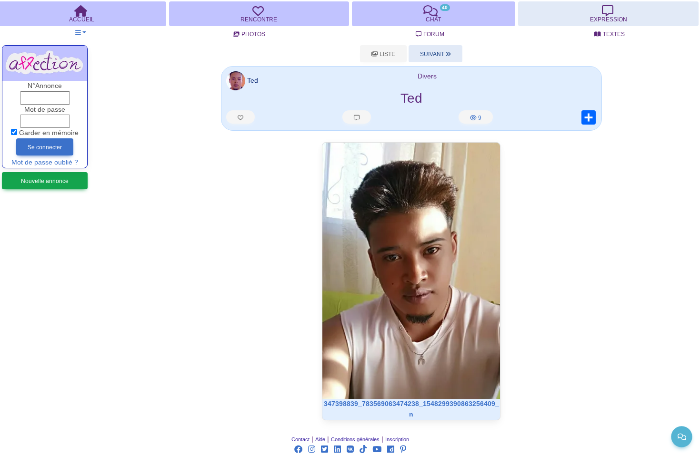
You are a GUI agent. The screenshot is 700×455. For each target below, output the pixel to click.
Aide (320, 439)
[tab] (259, 13)
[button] (80, 32)
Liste (386, 54)
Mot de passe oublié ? (44, 162)
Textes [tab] (614, 34)
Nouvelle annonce (45, 181)
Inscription (397, 439)
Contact (300, 439)
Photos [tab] (253, 34)
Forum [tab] (433, 34)
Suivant (433, 54)
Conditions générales (355, 439)
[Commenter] (356, 117)
